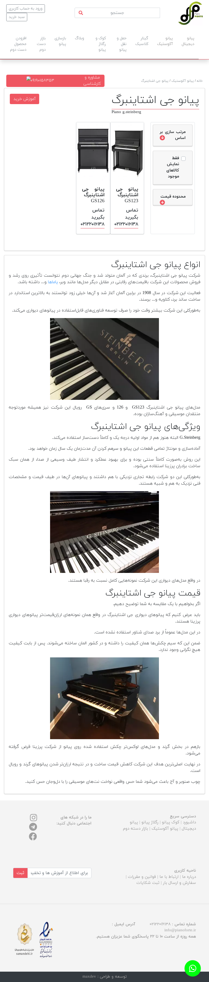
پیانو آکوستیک (182, 81)
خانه (200, 81)
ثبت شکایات (147, 883)
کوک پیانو (170, 822)
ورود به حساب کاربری (25, 8)
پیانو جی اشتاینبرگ (154, 81)
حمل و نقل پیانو (122, 44)
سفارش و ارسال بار (179, 883)
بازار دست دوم (41, 44)
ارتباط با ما (169, 877)
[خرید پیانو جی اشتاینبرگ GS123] (127, 151)
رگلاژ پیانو (150, 822)
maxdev (89, 977)
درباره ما (189, 877)
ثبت (20, 873)
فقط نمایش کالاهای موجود (172, 167)
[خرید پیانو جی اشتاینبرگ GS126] (93, 151)
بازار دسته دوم (135, 829)
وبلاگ (79, 38)
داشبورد (189, 822)
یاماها (53, 282)
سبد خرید (17, 17)
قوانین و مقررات (142, 877)
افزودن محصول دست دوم (18, 44)
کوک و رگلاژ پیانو (101, 44)
